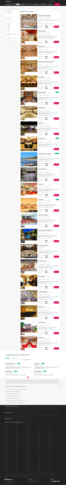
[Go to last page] (41, 377)
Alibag (16, 434)
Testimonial (36, 6)
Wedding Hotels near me (19, 413)
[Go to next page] (40, 377)
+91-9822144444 (47, 264)
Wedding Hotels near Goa (28, 416)
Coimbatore (6, 468)
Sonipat (49, 445)
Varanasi (16, 460)
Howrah (27, 464)
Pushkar (27, 436)
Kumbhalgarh (50, 436)
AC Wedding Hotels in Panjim (28, 407)
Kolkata (5, 449)
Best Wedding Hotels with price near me (47, 413)
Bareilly (16, 430)
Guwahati (5, 462)
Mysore (27, 438)
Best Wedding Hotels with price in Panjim (48, 407)
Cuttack (49, 468)
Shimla (16, 468)
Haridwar (49, 443)
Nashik (49, 460)
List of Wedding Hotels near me (35, 415)
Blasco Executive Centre (10, 363)
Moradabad (17, 447)
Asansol (5, 438)
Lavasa (38, 430)
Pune (38, 449)
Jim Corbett (28, 423)
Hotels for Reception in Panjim (12, 410)
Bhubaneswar (6, 460)
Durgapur (27, 428)
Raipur (5, 466)
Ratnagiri (5, 434)
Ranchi (49, 462)
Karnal (16, 464)
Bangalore (17, 449)
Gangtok (38, 434)
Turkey (38, 436)
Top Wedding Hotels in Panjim (37, 407)
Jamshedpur (39, 432)
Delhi (38, 447)
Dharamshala (39, 428)
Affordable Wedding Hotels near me (9, 413)
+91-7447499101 (47, 95)
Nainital (27, 432)
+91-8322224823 (47, 172)
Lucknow (5, 451)
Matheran (16, 432)
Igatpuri (5, 443)
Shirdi (16, 445)
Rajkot (16, 466)
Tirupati (49, 428)
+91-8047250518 (48, 18)
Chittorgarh (17, 423)
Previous (22, 20)
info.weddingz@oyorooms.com (10, 481)
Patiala (49, 434)
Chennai (27, 449)
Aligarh (16, 428)
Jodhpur (38, 462)
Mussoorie (17, 443)
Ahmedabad (28, 451)
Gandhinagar (39, 468)
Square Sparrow (8, 371)
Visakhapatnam (39, 460)
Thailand (5, 436)
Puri (38, 453)
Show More (59, 384)
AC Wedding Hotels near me (28, 413)
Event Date (37, 4)
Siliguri (27, 468)
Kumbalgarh (6, 430)
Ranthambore (6, 445)
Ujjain (5, 470)
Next (35, 20)
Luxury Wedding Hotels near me (15, 415)
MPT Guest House (37, 371)
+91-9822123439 (47, 325)
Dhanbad (27, 430)
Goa (8, 8)
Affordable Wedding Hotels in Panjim (9, 407)
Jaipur (49, 449)
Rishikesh (39, 443)
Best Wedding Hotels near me (25, 415)
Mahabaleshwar (39, 445)
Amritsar (27, 460)
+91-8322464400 (47, 34)
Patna (27, 453)
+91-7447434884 (47, 233)
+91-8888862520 (47, 187)
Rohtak (5, 423)
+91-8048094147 (47, 49)
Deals (31, 6)
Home (6, 8)
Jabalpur (49, 466)
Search (57, 4)
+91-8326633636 (47, 142)
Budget (50, 4)
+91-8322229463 (47, 279)
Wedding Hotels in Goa (13, 8)
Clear (13, 11)
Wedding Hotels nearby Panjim (22, 410)
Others (49, 438)
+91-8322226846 (47, 80)
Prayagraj (49, 464)
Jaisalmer (39, 423)
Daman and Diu (39, 470)
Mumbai (27, 447)
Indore (16, 451)
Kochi (5, 464)
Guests (43, 4)
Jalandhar (27, 466)
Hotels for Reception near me (10, 416)
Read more (40, 22)
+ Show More (8, 30)
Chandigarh (6, 453)
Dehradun (38, 464)
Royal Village (36, 363)
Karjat (27, 434)
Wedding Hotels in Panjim (19, 407)
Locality (23, 4)
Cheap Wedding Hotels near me (44, 415)
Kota (49, 423)
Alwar (5, 428)
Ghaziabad (39, 451)
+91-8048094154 (48, 249)
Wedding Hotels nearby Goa (20, 416)
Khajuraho (27, 445)
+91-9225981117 (47, 310)
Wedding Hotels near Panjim (31, 410)
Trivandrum (39, 438)
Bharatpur (16, 438)
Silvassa (5, 447)
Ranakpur (16, 436)
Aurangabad (17, 470)
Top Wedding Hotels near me (37, 413)
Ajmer (5, 432)
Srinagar (49, 432)
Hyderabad (50, 447)
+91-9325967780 (47, 126)
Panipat (27, 470)
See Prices (56, 26)
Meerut (27, 462)
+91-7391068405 (47, 218)
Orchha (49, 430)
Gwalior (38, 466)
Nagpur (16, 453)
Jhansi (27, 443)
